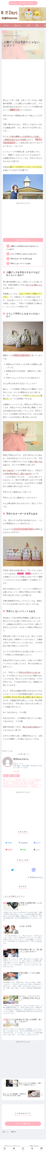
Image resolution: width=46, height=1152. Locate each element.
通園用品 (7, 786)
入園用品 (25, 783)
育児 (6, 776)
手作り (19, 780)
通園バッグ (37, 786)
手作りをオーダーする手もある (21, 258)
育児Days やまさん (21, 759)
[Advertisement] (23, 76)
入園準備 (16, 786)
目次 (22, 240)
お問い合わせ (34, 1146)
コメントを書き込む (23, 1124)
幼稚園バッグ (26, 786)
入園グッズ (8, 783)
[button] (42, 543)
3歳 (12, 776)
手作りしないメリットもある (20, 263)
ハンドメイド (29, 780)
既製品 (38, 780)
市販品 (17, 783)
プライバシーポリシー (12, 1146)
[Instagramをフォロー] (17, 771)
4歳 (18, 776)
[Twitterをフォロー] (14, 771)
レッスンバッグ (9, 780)
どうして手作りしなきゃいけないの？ (23, 254)
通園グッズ (34, 783)
